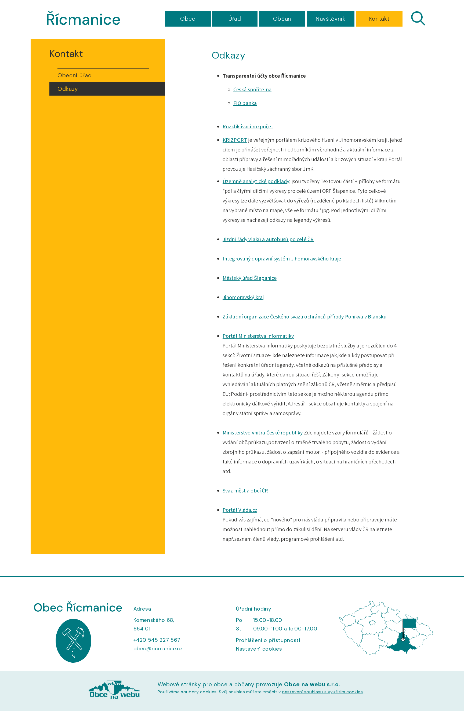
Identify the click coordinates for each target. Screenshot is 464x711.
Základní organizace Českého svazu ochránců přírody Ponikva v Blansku (304, 317)
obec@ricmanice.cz (158, 648)
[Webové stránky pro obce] (114, 690)
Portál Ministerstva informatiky (258, 336)
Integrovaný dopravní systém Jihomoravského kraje (282, 259)
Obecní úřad (74, 75)
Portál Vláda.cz (240, 510)
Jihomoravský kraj (243, 297)
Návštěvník (331, 19)
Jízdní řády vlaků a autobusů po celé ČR (268, 239)
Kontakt (379, 19)
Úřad (235, 19)
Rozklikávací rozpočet (248, 126)
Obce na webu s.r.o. (312, 684)
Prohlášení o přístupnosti (268, 640)
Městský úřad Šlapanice (250, 278)
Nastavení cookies (259, 648)
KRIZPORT (235, 140)
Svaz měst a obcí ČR (245, 491)
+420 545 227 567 (157, 640)
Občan (282, 19)
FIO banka (245, 103)
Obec (187, 19)
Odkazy (67, 89)
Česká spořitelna (252, 89)
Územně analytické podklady (256, 181)
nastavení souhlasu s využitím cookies (322, 692)
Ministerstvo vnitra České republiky (263, 433)
